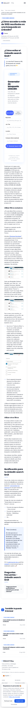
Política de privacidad (14, 697)
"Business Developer (15, 236)
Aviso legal (4, 683)
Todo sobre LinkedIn (10, 10)
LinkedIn (6, 564)
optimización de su (13, 562)
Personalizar (14, 704)
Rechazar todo (8, 701)
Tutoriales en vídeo (20, 683)
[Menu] (24, 3)
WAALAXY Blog (8, 661)
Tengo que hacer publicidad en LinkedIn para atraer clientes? (12, 589)
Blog (12, 2)
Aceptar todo (19, 701)
